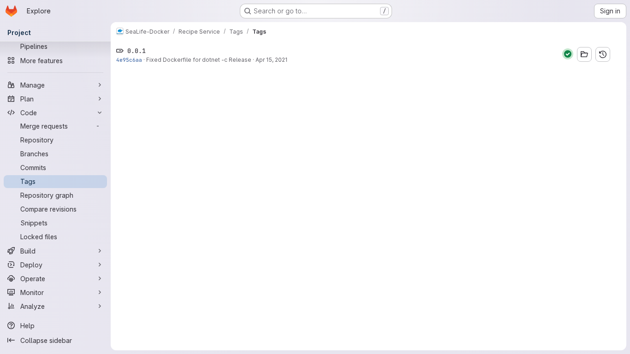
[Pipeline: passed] (567, 53)
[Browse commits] (602, 54)
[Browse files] (584, 54)
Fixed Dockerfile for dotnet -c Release (198, 59)
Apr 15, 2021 (271, 59)
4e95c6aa (129, 59)
